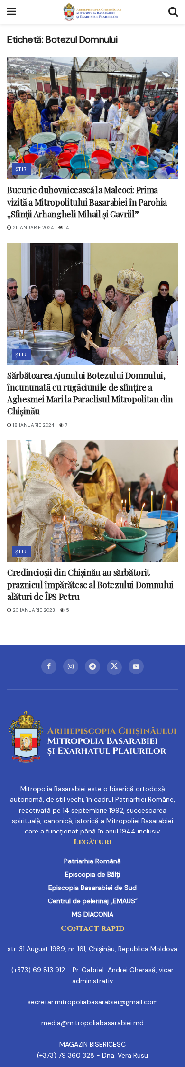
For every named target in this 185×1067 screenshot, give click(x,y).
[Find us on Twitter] (114, 667)
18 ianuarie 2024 (32, 425)
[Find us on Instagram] (70, 666)
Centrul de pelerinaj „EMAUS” (93, 901)
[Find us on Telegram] (92, 666)
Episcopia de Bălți (92, 874)
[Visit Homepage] (92, 11)
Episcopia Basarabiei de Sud (92, 887)
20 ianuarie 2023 (33, 610)
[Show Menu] (11, 12)
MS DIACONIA (92, 914)
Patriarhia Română (92, 861)
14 (66, 228)
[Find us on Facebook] (48, 666)
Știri (21, 169)
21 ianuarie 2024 (32, 228)
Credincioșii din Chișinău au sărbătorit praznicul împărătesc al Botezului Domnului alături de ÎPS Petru (90, 584)
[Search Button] (173, 12)
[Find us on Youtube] (136, 666)
